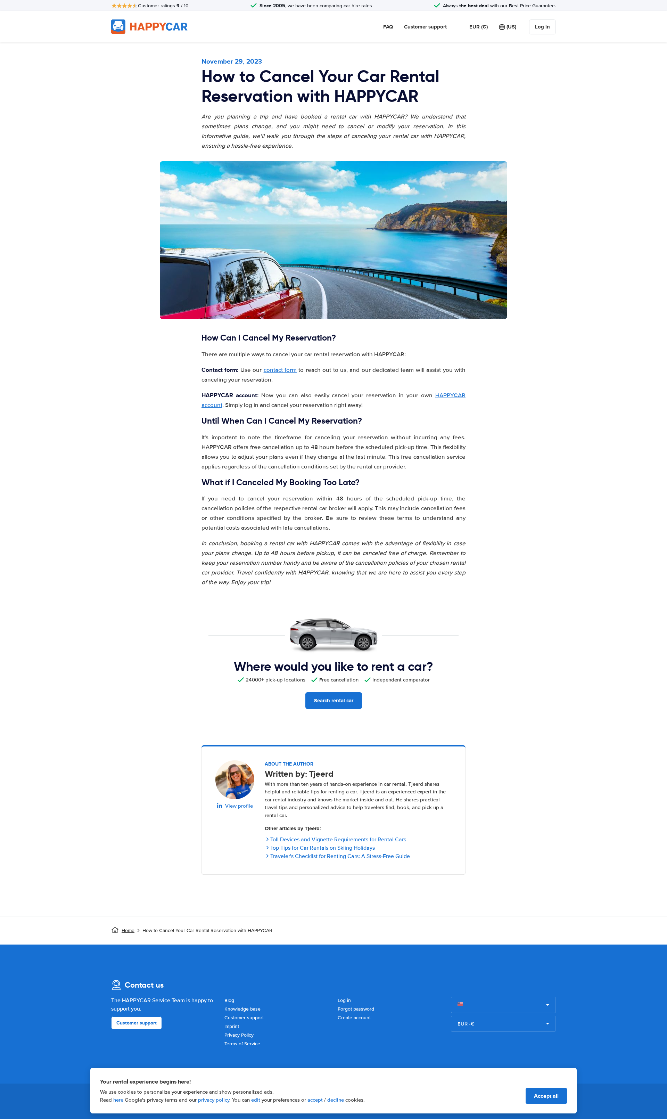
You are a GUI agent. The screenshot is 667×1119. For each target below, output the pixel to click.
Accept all (546, 1096)
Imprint (231, 1026)
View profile (239, 806)
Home (128, 930)
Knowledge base (242, 1009)
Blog (229, 1000)
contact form (280, 370)
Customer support (425, 27)
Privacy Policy (239, 1035)
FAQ (388, 27)
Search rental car (333, 700)
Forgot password (356, 1009)
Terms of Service (242, 1044)
